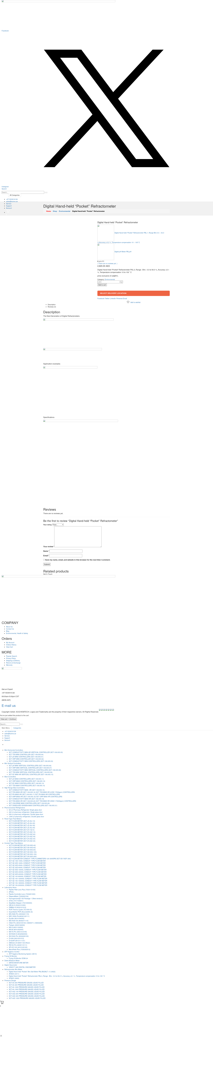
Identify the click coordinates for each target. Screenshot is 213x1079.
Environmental (110, 279)
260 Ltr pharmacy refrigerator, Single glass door (25, 812)
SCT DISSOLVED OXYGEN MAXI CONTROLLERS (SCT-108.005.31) (33, 805)
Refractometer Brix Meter (13, 969)
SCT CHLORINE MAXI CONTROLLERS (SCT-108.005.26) (29, 803)
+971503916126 (12, 199)
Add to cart (102, 285)
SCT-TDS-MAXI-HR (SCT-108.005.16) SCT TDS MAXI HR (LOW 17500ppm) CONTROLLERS (42, 792)
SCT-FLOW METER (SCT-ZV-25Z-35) (22, 836)
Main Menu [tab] (6, 728)
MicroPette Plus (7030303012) (19, 949)
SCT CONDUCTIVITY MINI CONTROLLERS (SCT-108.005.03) (31, 761)
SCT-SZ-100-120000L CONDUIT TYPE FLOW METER (28, 878)
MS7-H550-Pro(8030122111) (19, 916)
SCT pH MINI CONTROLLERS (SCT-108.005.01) (26, 757)
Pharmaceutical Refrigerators (14, 808)
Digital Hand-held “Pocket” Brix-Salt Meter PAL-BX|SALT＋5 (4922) (32, 971)
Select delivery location (113, 293)
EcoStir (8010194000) (16, 918)
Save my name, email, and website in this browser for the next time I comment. (77, 560)
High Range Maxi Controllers (14, 788)
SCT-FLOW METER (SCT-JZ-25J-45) (22, 827)
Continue (13, 719)
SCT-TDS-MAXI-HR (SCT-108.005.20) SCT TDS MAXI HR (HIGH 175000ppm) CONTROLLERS (42, 801)
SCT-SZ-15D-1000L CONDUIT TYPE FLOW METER (27, 861)
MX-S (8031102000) (16, 927)
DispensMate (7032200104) (19, 896)
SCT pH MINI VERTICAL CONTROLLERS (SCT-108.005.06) (30, 765)
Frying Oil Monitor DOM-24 (18, 958)
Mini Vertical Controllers (12, 763)
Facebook (100, 298)
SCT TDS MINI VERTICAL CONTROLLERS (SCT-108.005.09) (30, 772)
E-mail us (9, 705)
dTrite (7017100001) (16, 901)
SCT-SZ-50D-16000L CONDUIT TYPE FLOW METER (27, 870)
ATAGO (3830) (14, 978)
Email (125, 298)
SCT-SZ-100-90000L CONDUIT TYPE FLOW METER (27, 876)
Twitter (107, 298)
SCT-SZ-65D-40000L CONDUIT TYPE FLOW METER (27, 872)
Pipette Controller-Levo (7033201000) (22, 894)
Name (46, 551)
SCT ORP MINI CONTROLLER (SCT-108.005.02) (26, 759)
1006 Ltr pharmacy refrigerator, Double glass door (26, 816)
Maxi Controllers (10, 776)
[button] (4, 189)
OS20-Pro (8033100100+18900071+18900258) (25, 923)
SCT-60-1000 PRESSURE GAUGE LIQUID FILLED (26, 987)
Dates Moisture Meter (12, 960)
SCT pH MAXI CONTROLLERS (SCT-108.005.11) (26, 779)
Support (9, 206)
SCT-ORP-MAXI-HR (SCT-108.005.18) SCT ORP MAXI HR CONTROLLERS (35, 796)
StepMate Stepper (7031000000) (20, 903)
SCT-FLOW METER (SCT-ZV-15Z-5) (22, 830)
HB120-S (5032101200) (17, 905)
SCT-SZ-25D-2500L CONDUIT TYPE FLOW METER (27, 865)
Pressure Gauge (10, 980)
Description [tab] (52, 304)
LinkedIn (113, 298)
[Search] (46, 192)
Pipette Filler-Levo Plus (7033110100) (22, 889)
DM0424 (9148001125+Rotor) (19, 943)
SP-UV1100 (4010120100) (18, 947)
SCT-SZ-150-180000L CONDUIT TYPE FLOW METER (28, 883)
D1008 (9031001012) (16, 938)
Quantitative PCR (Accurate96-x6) (21, 912)
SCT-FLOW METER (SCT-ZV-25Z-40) (22, 839)
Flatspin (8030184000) (17, 925)
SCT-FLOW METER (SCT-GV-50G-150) (23, 854)
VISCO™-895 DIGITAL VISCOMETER (22, 967)
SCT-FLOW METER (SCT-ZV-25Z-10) (22, 832)
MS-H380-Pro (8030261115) (19, 914)
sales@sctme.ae (12, 201)
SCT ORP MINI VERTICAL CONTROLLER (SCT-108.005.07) (30, 768)
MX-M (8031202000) (16, 929)
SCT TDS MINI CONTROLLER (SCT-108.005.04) (26, 754)
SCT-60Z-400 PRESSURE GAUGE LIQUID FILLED (27, 996)
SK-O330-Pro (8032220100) (19, 936)
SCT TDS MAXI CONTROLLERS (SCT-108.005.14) (27, 785)
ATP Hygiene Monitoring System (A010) (23, 954)
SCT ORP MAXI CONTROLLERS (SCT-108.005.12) (27, 781)
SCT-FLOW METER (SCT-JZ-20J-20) (22, 823)
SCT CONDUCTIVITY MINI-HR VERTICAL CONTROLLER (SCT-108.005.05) (36, 752)
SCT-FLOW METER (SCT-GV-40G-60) (22, 847)
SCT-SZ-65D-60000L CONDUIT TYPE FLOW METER (27, 874)
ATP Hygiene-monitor (11, 952)
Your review (48, 546)
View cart (4, 719)
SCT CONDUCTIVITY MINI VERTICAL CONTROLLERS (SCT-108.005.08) (35, 770)
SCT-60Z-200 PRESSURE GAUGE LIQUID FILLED (27, 994)
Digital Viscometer (10, 965)
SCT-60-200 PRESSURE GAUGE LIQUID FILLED (26, 983)
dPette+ (11, 892)
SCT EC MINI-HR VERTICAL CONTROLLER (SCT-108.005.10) (31, 774)
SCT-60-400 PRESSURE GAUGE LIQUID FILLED (26, 985)
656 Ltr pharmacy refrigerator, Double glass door (26, 814)
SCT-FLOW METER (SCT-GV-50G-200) (23, 856)
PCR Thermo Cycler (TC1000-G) (20, 909)
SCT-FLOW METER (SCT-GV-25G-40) (22, 845)
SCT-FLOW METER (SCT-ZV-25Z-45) (22, 841)
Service (8, 203)
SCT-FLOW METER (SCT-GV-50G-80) (22, 850)
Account (9, 208)
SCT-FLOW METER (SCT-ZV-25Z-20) (22, 834)
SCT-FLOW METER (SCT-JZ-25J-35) (22, 825)
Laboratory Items (10, 887)
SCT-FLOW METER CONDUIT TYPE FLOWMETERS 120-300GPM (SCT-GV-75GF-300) (40, 858)
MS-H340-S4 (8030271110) (18, 920)
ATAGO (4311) (14, 974)
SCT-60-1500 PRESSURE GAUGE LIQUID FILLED (26, 989)
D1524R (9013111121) (17, 940)
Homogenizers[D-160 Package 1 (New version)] (25, 898)
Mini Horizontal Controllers (13, 750)
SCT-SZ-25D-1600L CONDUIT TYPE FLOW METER (27, 863)
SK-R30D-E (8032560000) (18, 934)
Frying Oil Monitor (10, 956)
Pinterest (119, 298)
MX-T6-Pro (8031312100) (18, 932)
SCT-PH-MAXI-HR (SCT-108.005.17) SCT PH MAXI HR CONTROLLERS (34, 794)
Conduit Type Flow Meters (13, 843)
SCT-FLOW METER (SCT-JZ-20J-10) (22, 821)
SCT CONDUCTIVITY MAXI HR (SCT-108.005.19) (26, 799)
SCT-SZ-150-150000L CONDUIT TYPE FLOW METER (28, 881)
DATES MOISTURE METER (18, 963)
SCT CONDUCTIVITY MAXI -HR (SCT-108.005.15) (27, 790)
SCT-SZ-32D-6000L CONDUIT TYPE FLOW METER (27, 867)
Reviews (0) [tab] (52, 307)
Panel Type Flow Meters (12, 819)
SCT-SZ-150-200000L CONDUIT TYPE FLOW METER (28, 885)
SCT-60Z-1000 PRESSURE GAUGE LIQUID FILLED (27, 998)
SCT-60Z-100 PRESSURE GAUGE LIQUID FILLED (27, 991)
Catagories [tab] (17, 728)
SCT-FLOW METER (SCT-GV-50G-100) (23, 852)
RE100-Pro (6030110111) (18, 945)
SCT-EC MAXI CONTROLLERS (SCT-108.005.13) (26, 783)
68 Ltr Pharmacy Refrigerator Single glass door (25, 810)
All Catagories (15, 195)
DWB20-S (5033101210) (17, 907)
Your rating (48, 524)
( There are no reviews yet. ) (107, 263)
